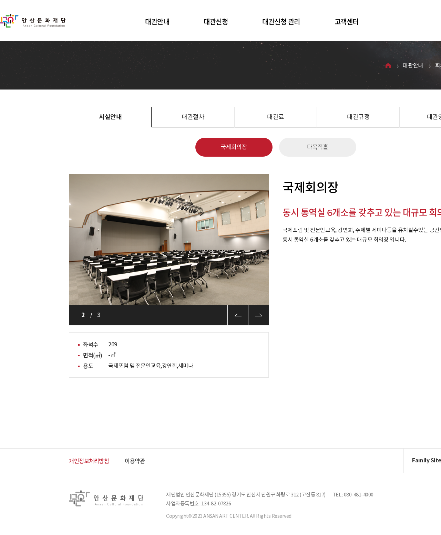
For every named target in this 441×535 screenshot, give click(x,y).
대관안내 (157, 22)
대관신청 (216, 22)
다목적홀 (317, 147)
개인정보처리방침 (89, 461)
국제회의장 (233, 147)
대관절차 (193, 117)
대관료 (275, 117)
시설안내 (110, 117)
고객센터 (347, 22)
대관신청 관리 (281, 22)
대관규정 (358, 117)
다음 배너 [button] (258, 315)
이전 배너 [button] (237, 315)
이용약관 (135, 461)
